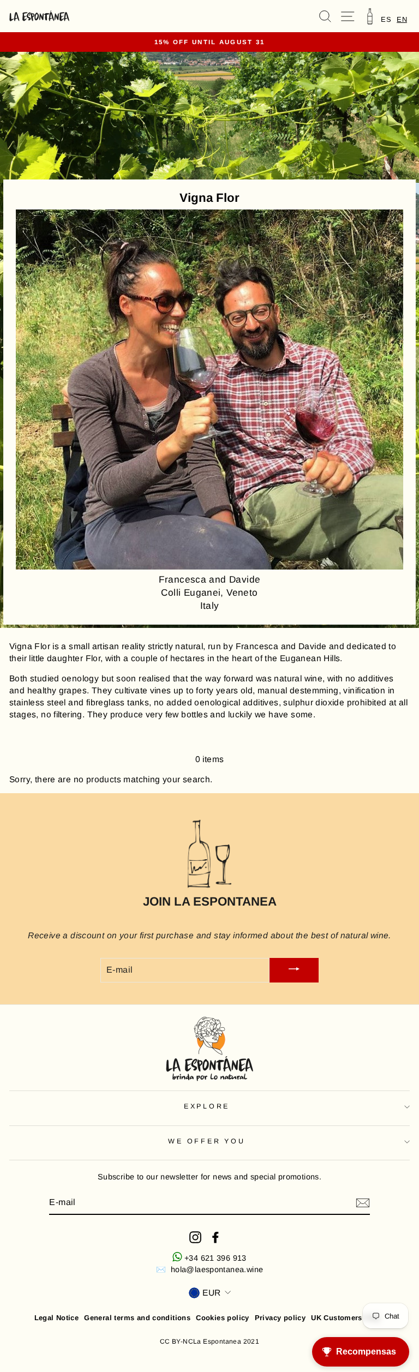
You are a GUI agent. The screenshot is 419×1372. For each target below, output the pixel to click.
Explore (207, 1106)
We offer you (206, 1141)
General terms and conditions (137, 1318)
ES (386, 19)
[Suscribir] (363, 1202)
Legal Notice (56, 1318)
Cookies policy (222, 1318)
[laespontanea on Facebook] (216, 1237)
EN (402, 19)
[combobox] (402, 19)
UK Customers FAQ (345, 1318)
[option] (386, 19)
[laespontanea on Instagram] (195, 1237)
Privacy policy (280, 1318)
